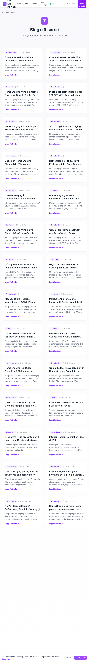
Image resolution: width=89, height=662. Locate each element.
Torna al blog (10, 12)
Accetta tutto (80, 658)
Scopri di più (6, 659)
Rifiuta (68, 658)
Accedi (72, 4)
